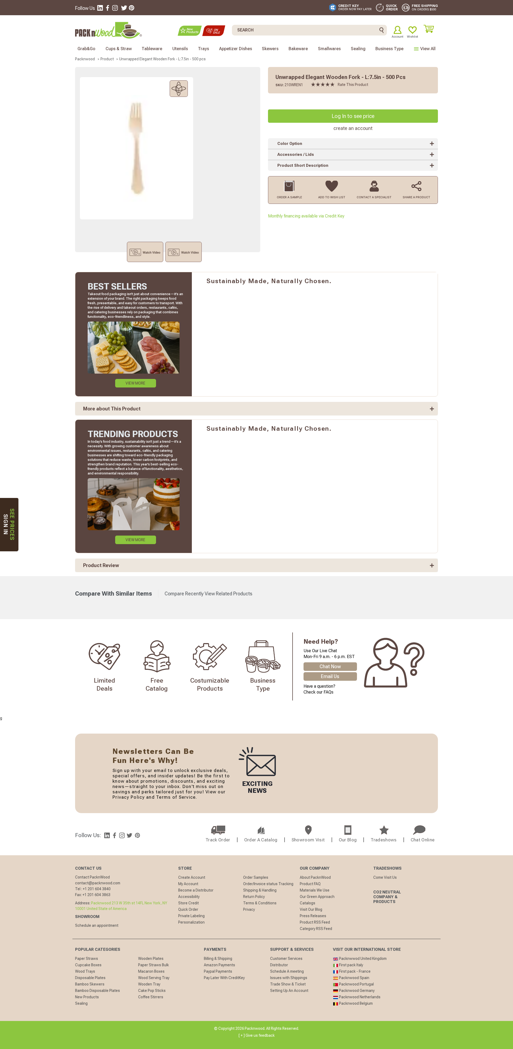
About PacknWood (315, 877)
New (190, 30)
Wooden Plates (151, 958)
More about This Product (112, 408)
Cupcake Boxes (88, 965)
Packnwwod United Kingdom (362, 958)
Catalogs (307, 903)
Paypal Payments (218, 971)
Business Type (389, 48)
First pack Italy (350, 965)
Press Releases (313, 916)
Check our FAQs (318, 692)
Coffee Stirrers (150, 997)
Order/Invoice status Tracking (268, 884)
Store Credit (188, 903)
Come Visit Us (385, 877)
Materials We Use (314, 890)
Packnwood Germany (356, 990)
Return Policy (254, 896)
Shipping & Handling (260, 890)
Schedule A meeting (287, 971)
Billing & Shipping (218, 958)
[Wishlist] (412, 30)
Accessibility (189, 896)
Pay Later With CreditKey (224, 978)
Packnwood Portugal (356, 984)
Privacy (249, 909)
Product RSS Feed (315, 922)
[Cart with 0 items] (430, 29)
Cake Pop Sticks (152, 990)
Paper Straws (86, 958)
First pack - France (354, 971)
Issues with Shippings (288, 978)
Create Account (191, 877)
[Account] (398, 30)
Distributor (279, 965)
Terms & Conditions (260, 903)
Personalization (191, 922)
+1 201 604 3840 (97, 889)
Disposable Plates (90, 978)
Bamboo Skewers (89, 984)
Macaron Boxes (151, 971)
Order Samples (255, 877)
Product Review (101, 565)
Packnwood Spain (353, 978)
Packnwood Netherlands (359, 997)
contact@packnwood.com (97, 883)
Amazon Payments (219, 965)
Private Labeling (191, 916)
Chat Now (330, 666)
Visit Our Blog (311, 909)
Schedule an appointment (96, 925)
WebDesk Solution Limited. (268, 1042)
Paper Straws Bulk (153, 965)
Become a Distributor (195, 890)
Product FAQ (310, 884)
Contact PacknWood (92, 877)
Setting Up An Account (289, 990)
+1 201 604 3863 (96, 895)
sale (214, 30)
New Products (87, 997)
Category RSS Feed (316, 929)
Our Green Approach (317, 896)
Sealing (81, 1003)
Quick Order (188, 909)
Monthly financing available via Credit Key (306, 216)
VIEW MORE (135, 383)
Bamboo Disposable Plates (97, 990)
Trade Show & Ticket (288, 984)
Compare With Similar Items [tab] (113, 593)
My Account (188, 884)
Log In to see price (353, 116)
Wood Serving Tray (153, 978)
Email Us (330, 676)
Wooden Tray (149, 984)
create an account (352, 128)
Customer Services (286, 958)
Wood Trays (85, 971)
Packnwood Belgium (355, 1003)
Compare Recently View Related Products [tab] (208, 593)
